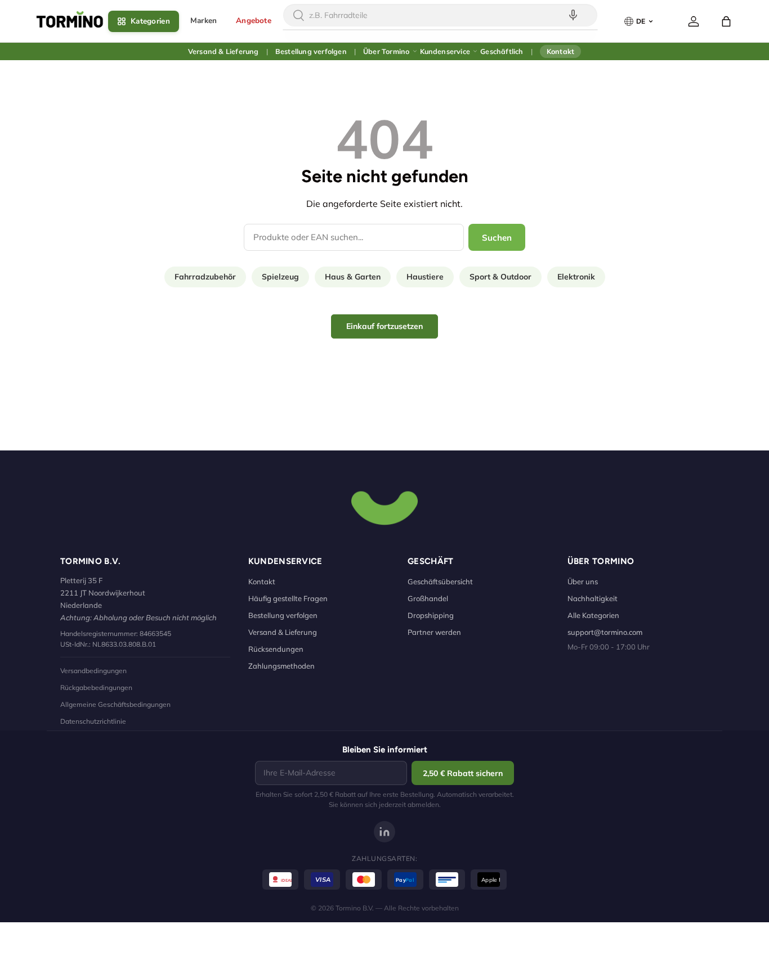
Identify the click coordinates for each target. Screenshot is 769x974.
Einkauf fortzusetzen (384, 326)
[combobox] (440, 15)
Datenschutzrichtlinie (93, 721)
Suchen (497, 237)
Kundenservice (445, 51)
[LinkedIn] (384, 831)
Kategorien (150, 21)
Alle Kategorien (593, 615)
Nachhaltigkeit (592, 598)
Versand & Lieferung (223, 51)
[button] (726, 21)
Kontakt (560, 51)
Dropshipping (431, 615)
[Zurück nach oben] (384, 506)
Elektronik (576, 277)
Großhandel (428, 598)
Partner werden (434, 632)
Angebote (253, 20)
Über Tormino (386, 51)
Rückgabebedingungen (96, 687)
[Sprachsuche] (573, 15)
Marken (203, 20)
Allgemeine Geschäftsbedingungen (115, 704)
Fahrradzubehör (205, 277)
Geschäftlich (501, 51)
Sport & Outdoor (500, 277)
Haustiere (425, 277)
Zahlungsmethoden (281, 665)
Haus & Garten (353, 277)
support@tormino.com (604, 632)
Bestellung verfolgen (311, 51)
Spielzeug (280, 277)
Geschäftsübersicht (440, 581)
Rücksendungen (275, 648)
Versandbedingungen (93, 670)
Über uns (582, 581)
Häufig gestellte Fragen (288, 598)
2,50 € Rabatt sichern (463, 773)
